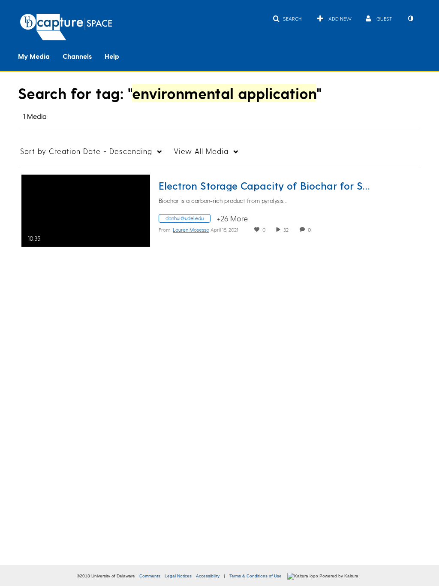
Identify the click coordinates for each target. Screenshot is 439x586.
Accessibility (208, 576)
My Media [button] (34, 56)
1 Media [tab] (35, 116)
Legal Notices (178, 576)
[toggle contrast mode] (410, 18)
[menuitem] (40, 55)
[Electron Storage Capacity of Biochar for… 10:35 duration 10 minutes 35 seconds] (85, 209)
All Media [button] (201, 151)
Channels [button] (77, 56)
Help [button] (112, 56)
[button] (287, 18)
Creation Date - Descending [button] (86, 151)
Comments (149, 576)
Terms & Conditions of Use (255, 576)
